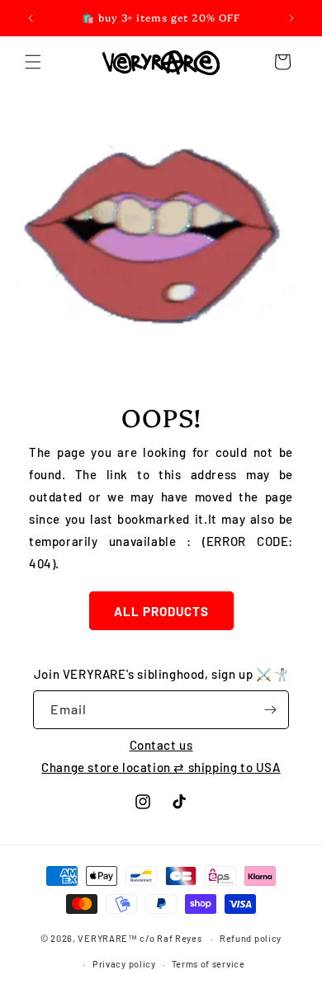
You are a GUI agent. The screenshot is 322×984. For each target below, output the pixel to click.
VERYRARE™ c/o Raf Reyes (139, 938)
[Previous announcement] (30, 18)
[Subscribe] (270, 709)
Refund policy (251, 938)
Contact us (161, 744)
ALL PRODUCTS (161, 611)
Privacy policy (124, 963)
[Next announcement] (291, 18)
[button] (33, 62)
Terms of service (208, 963)
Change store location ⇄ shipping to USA (160, 767)
